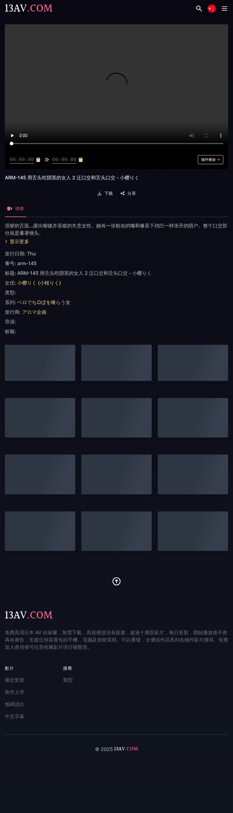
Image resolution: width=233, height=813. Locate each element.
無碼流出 (14, 704)
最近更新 (14, 680)
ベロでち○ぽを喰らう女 (43, 302)
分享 (131, 193)
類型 (68, 680)
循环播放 (208, 159)
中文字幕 (14, 716)
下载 (108, 193)
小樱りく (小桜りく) (39, 283)
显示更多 (19, 241)
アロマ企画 (34, 312)
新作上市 (14, 692)
